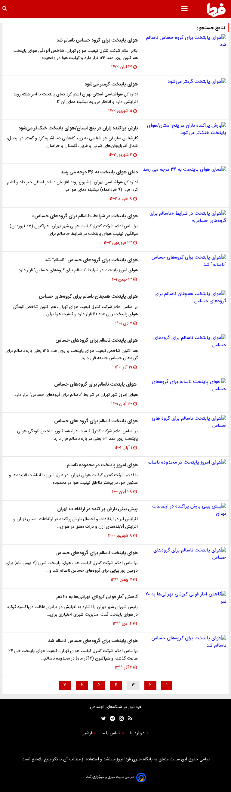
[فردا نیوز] (216, 9)
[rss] (128, 719)
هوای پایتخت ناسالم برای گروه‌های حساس (96, 341)
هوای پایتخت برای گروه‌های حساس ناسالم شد (93, 641)
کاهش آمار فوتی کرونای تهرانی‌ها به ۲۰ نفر (97, 597)
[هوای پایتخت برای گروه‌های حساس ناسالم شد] (184, 642)
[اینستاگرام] (120, 719)
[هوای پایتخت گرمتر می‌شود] (184, 81)
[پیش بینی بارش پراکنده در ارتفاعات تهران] (184, 510)
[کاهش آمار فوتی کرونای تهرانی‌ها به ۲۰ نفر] (184, 598)
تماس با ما (111, 733)
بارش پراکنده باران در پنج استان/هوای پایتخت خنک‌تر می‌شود (78, 128)
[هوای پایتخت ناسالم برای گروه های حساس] (184, 422)
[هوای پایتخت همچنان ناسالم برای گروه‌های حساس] (184, 297)
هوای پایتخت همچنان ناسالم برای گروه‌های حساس (88, 297)
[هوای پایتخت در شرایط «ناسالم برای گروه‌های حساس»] (184, 217)
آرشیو (87, 733)
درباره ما (138, 733)
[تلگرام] (110, 719)
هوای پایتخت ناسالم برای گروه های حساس (96, 421)
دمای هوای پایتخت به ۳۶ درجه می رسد (99, 172)
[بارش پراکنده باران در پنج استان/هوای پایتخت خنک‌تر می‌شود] (184, 129)
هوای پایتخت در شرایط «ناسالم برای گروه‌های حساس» (85, 216)
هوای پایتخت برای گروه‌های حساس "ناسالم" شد (91, 260)
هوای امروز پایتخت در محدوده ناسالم (102, 465)
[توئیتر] (102, 719)
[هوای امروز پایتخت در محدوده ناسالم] (184, 462)
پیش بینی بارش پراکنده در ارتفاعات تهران (97, 509)
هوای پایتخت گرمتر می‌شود (111, 84)
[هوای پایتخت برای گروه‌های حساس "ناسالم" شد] (184, 261)
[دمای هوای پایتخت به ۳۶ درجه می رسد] (184, 169)
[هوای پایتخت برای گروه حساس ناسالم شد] (184, 41)
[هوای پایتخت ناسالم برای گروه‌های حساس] (184, 341)
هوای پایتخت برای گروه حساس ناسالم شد (97, 40)
